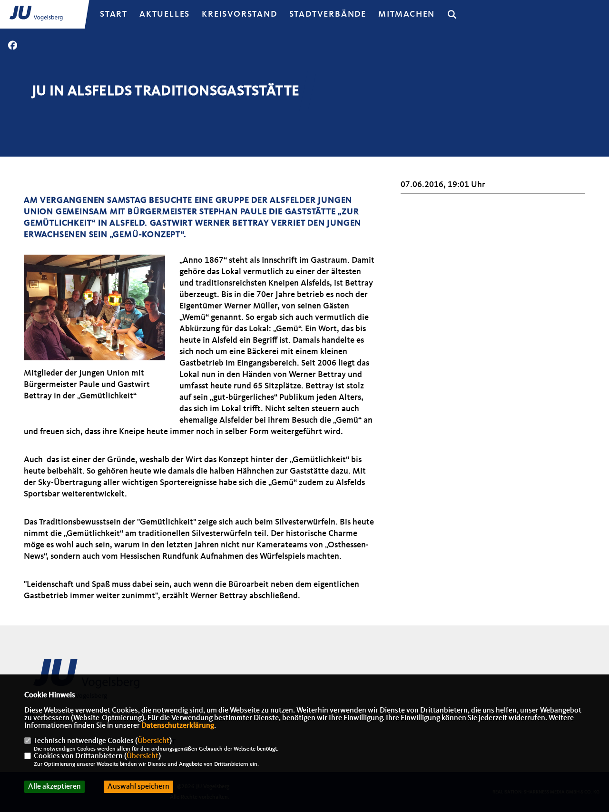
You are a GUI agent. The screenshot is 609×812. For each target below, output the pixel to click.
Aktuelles (164, 14)
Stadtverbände (327, 14)
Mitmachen (406, 14)
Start (114, 14)
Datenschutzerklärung (177, 726)
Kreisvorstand (239, 14)
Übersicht (153, 741)
